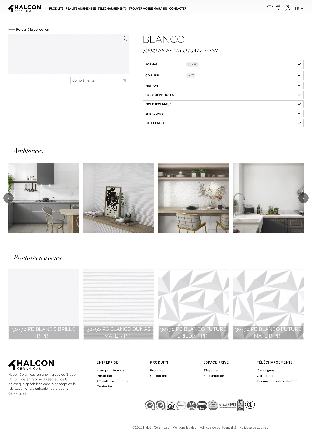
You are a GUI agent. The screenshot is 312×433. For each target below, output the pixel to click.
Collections (159, 376)
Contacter (178, 8)
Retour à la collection (32, 29)
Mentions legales (184, 427)
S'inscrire (211, 370)
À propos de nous (111, 370)
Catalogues (266, 370)
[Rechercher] (279, 8)
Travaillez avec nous (112, 381)
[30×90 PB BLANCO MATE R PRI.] (68, 54)
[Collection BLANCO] (43, 198)
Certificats (265, 376)
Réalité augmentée (81, 8)
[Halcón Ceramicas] (24, 8)
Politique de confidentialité (218, 427)
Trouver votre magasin (148, 8)
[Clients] (288, 8)
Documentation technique (277, 381)
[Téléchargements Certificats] (200, 406)
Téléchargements (112, 8)
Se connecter (214, 376)
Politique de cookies (254, 427)
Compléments (83, 80)
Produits (56, 8)
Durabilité (104, 376)
